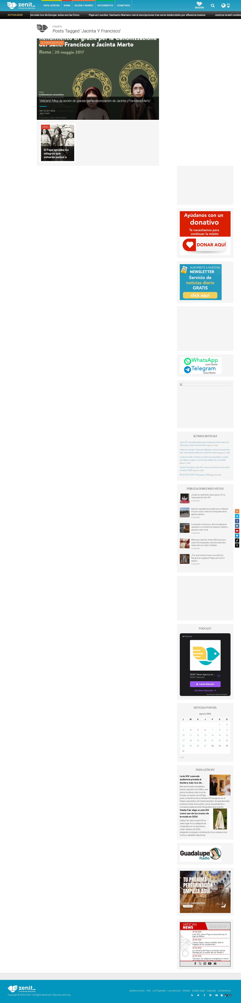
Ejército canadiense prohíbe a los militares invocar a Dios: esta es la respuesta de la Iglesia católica (209, 511)
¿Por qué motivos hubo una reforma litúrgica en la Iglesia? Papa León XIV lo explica (208, 558)
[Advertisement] (205, 185)
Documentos (105, 5)
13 (205, 735)
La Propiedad (159, 990)
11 (191, 735)
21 (212, 740)
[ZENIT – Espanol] (24, 5)
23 (227, 740)
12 (198, 735)
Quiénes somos (137, 990)
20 (205, 740)
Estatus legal (198, 990)
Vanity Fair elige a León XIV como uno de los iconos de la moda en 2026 (194, 813)
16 (227, 735)
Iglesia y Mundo (83, 5)
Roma (67, 5)
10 (183, 735)
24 (183, 746)
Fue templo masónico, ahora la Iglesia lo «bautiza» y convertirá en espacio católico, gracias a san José (209, 527)
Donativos (123, 5)
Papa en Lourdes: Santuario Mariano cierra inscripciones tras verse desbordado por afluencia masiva (92, 15)
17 (183, 740)
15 (220, 735)
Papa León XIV (52, 5)
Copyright (211, 990)
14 (212, 735)
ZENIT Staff (45, 113)
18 (191, 740)
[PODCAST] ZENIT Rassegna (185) (195, 475)
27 (205, 746)
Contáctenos (224, 990)
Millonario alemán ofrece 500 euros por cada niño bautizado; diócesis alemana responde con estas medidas (208, 542)
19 (198, 740)
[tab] (192, 926)
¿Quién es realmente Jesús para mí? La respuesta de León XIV (208, 496)
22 (220, 740)
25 (191, 746)
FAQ (149, 990)
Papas (45, 127)
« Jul (182, 757)
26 (198, 746)
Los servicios (174, 990)
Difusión (186, 990)
